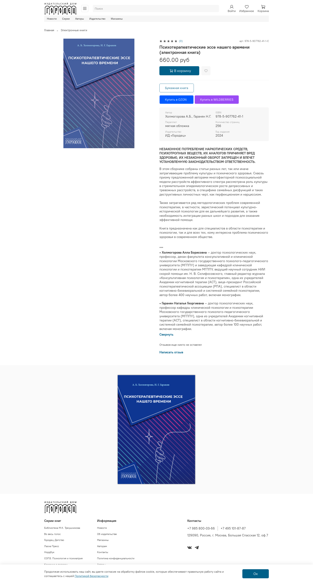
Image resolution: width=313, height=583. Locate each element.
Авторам (102, 546)
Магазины (117, 18)
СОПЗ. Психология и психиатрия (63, 558)
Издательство (97, 18)
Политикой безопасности (91, 576)
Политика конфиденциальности (115, 558)
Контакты (102, 552)
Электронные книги (74, 30)
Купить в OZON (176, 100)
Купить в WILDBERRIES (216, 100)
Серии (66, 18)
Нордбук (49, 552)
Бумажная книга (176, 88)
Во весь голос (52, 534)
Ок (255, 573)
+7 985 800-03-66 (201, 528)
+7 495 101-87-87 (233, 528)
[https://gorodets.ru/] (130, 474)
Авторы (79, 18)
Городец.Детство (54, 540)
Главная (49, 30)
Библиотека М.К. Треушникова (62, 527)
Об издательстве (107, 534)
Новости (52, 18)
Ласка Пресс (51, 546)
